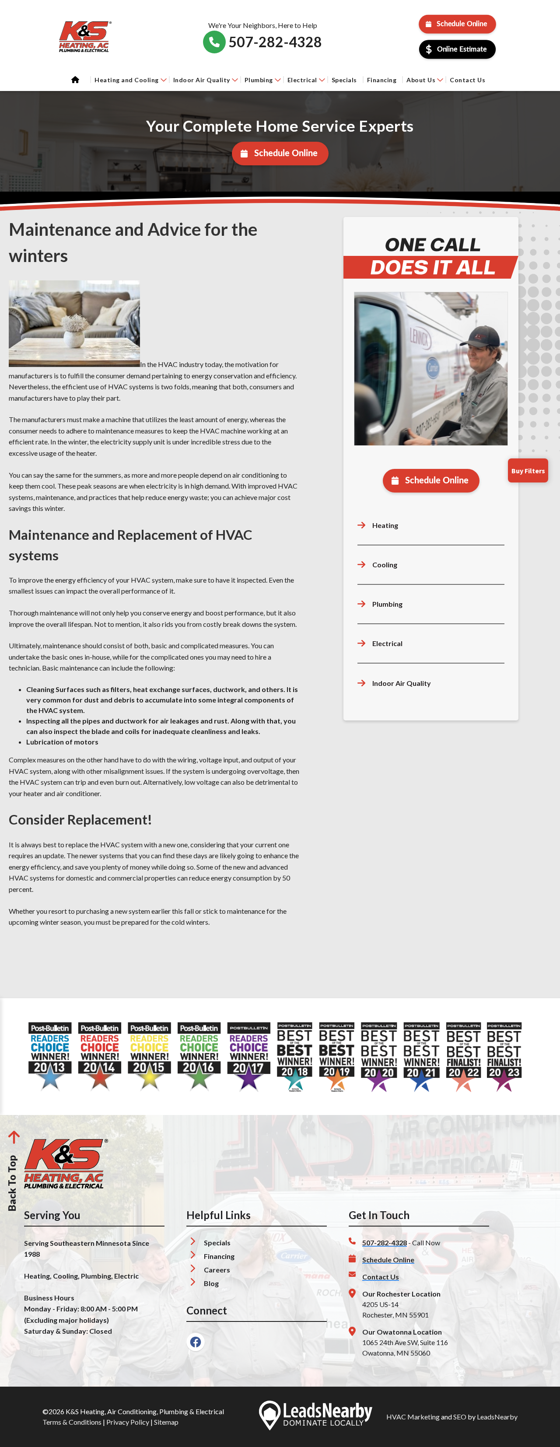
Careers (217, 1269)
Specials (344, 80)
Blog (211, 1283)
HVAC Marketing (413, 1416)
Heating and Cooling (126, 80)
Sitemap (166, 1422)
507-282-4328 (384, 1242)
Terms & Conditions (72, 1422)
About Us (420, 80)
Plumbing (259, 80)
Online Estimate (462, 49)
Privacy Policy (127, 1422)
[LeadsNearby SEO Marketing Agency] (315, 1417)
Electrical (302, 80)
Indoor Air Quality (201, 80)
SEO (459, 1416)
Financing (382, 80)
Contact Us (467, 80)
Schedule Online (462, 24)
